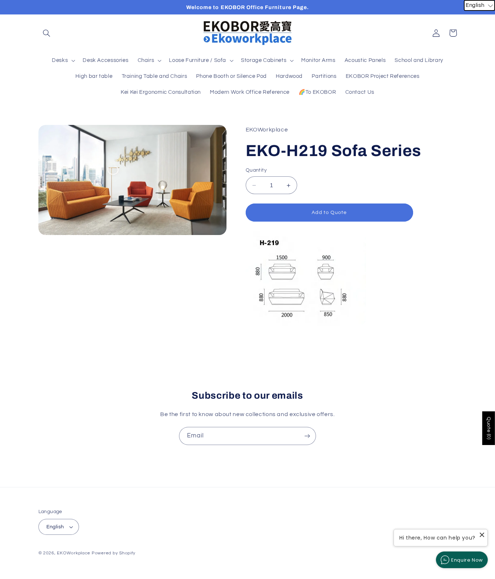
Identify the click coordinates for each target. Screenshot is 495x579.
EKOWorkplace (73, 553)
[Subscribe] (307, 436)
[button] (46, 33)
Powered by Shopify (114, 553)
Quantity (256, 170)
